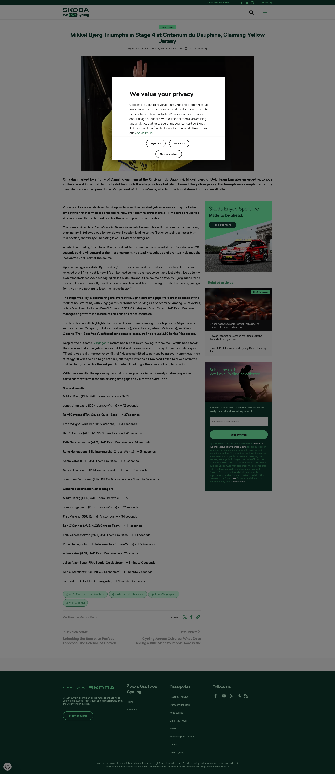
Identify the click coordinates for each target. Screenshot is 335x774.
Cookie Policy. (144, 133)
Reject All (156, 143)
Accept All (179, 143)
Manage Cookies (168, 154)
